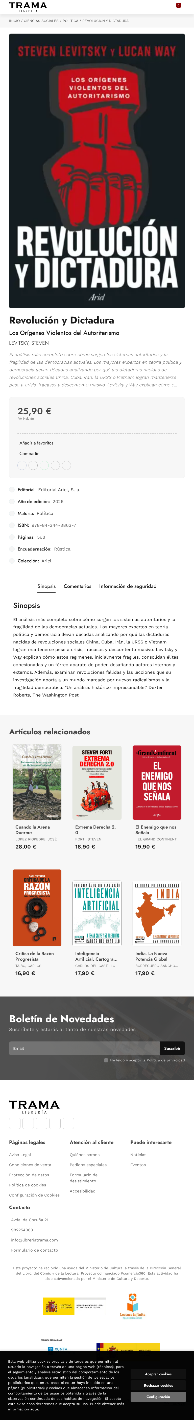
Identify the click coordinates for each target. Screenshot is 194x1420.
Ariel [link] (46, 560)
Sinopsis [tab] (46, 586)
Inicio (14, 21)
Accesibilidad (82, 1191)
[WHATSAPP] (55, 1123)
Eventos (138, 1164)
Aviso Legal (20, 1154)
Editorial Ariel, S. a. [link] (59, 489)
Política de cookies (27, 1185)
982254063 (22, 1230)
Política (70, 21)
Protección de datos (29, 1175)
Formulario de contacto (34, 1250)
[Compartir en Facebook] (22, 465)
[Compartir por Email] (55, 465)
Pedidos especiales (88, 1164)
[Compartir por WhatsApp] (44, 465)
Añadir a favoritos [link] (36, 443)
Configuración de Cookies (34, 1195)
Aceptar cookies (158, 1374)
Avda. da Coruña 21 (29, 1219)
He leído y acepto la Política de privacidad (147, 1060)
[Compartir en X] (33, 465)
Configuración (158, 1396)
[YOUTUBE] (41, 1123)
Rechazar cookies (158, 1385)
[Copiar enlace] (66, 465)
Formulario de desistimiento (84, 1178)
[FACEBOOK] (14, 1123)
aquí (34, 1409)
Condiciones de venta (30, 1164)
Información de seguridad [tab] (128, 586)
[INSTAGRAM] (28, 1123)
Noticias (138, 1154)
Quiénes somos (85, 1154)
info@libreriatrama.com (34, 1240)
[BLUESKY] (68, 1123)
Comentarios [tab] (77, 586)
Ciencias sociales (41, 21)
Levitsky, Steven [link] (29, 343)
